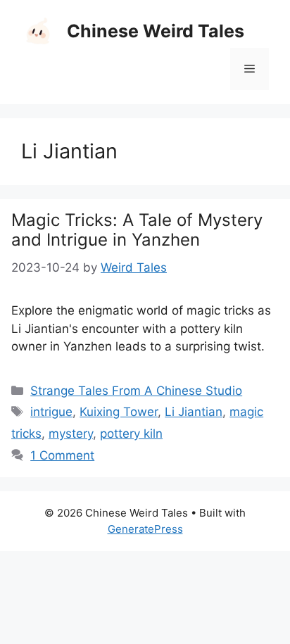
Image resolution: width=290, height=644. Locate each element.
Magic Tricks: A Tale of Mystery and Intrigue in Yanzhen (137, 230)
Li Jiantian (193, 412)
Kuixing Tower (119, 412)
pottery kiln (131, 434)
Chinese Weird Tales (155, 31)
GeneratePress (145, 529)
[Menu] (249, 69)
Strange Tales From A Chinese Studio (136, 391)
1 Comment (62, 455)
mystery (71, 434)
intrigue (51, 412)
